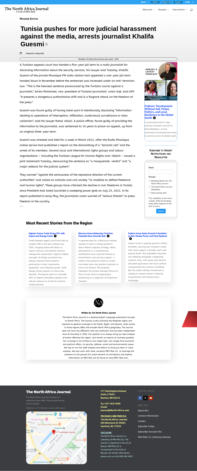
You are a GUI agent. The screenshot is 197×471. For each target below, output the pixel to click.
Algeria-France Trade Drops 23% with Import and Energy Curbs (47, 235)
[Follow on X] (145, 398)
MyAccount (147, 10)
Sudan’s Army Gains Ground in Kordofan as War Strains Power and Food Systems (147, 236)
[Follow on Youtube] (151, 398)
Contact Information (148, 415)
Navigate (162, 10)
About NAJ (143, 410)
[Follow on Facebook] (140, 398)
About (143, 2)
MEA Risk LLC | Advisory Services (154, 436)
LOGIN (187, 2)
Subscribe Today (146, 426)
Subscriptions (179, 10)
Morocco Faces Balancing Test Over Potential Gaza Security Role (95, 235)
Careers (142, 421)
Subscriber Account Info (150, 431)
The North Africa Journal (104, 312)
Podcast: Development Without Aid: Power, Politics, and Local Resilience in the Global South (159, 112)
